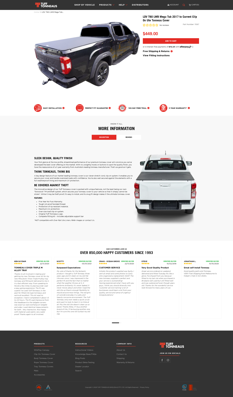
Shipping (120, 358)
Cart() (195, 5)
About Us (120, 350)
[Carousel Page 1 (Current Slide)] (115, 322)
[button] (151, 25)
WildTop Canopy (41, 350)
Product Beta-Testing (84, 362)
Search (78, 371)
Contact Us (121, 354)
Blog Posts (80, 358)
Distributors (140, 5)
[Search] (184, 5)
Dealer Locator (82, 367)
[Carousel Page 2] (120, 322)
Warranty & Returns (125, 362)
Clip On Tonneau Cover (44, 354)
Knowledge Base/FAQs (85, 354)
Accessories (39, 375)
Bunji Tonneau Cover (43, 358)
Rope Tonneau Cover (43, 362)
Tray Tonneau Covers (43, 367)
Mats (36, 371)
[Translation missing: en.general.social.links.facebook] (162, 360)
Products (105, 5)
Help (122, 5)
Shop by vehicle (84, 5)
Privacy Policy (144, 387)
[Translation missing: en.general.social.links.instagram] (168, 360)
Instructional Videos (84, 350)
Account (174, 5)
